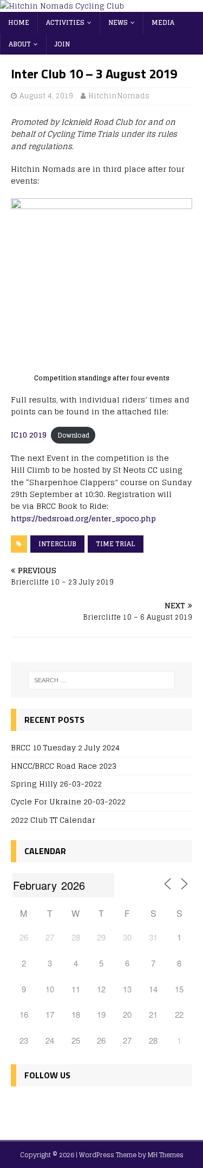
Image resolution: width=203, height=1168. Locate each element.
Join (62, 44)
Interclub (57, 543)
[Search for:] (102, 680)
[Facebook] (21, 1106)
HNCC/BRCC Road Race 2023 (63, 766)
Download (73, 435)
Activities (65, 22)
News (118, 22)
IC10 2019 (29, 434)
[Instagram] (68, 1106)
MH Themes (166, 1154)
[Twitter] (44, 1106)
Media (163, 22)
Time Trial (115, 543)
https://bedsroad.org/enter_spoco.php (83, 518)
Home (18, 22)
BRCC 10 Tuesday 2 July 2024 (65, 747)
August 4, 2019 (46, 96)
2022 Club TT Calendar (53, 820)
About (20, 44)
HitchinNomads (118, 96)
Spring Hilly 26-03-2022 (56, 783)
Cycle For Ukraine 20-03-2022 (68, 801)
